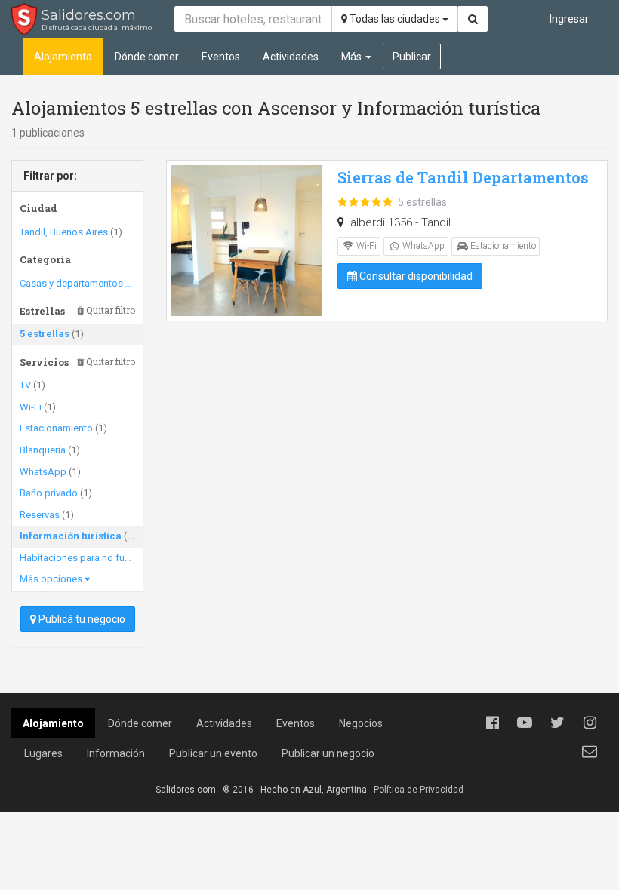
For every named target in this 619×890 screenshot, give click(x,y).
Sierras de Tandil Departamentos (463, 177)
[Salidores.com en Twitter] (557, 722)
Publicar (412, 57)
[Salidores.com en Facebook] (492, 722)
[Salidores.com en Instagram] (589, 722)
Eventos (221, 57)
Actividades (291, 57)
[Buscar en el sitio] (473, 19)
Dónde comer (147, 57)
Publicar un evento (213, 753)
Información (116, 753)
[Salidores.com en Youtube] (524, 722)
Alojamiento (63, 57)
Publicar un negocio (328, 753)
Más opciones (52, 579)
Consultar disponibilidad (415, 276)
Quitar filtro (109, 310)
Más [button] (352, 57)
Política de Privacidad (418, 789)
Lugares (43, 753)
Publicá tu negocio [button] (80, 619)
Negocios (361, 723)
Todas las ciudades (394, 19)
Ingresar (569, 19)
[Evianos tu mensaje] (589, 751)
